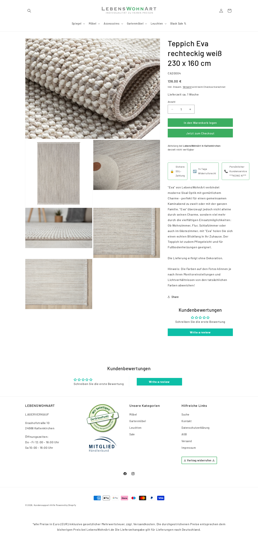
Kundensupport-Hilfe (44, 505)
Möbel (133, 414)
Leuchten (135, 427)
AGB (184, 434)
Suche (185, 414)
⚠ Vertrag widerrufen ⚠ (199, 460)
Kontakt (187, 421)
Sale (132, 434)
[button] (29, 11)
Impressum (189, 447)
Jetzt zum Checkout (200, 133)
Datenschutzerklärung (196, 427)
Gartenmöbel (137, 421)
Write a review (200, 332)
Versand (187, 87)
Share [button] (175, 296)
